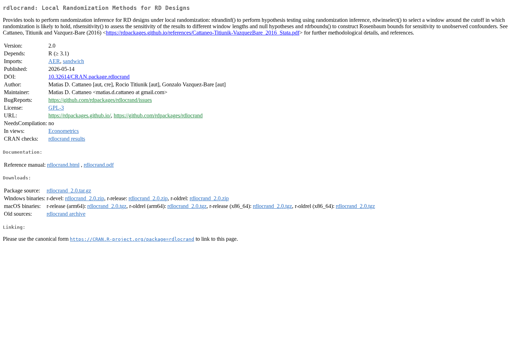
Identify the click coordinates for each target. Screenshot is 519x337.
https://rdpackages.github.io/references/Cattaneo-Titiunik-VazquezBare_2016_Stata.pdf (202, 33)
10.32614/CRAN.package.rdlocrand (89, 77)
